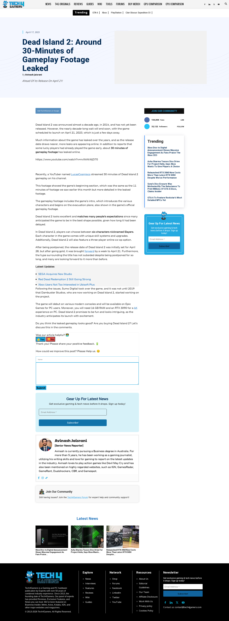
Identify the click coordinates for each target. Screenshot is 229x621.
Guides (90, 4)
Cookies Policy (146, 610)
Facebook (117, 588)
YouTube (116, 602)
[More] (114, 111)
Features (89, 588)
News (48, 4)
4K (135, 307)
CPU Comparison (175, 4)
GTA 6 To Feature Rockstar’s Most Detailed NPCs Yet (164, 198)
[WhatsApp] (102, 111)
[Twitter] (214, 4)
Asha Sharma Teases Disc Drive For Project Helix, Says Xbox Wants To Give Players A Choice (163, 164)
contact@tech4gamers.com (188, 607)
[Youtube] (219, 4)
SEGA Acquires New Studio (55, 273)
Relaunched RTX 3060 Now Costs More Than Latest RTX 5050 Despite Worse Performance (163, 175)
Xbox (104, 12)
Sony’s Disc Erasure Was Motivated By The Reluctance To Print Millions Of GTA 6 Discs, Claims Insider (163, 188)
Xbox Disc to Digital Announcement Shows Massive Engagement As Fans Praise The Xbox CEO (163, 151)
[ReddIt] (108, 111)
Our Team (144, 592)
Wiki (99, 4)
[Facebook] (205, 4)
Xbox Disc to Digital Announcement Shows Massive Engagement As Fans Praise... (51, 552)
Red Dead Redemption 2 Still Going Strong (64, 279)
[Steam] (46, 478)
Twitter (116, 597)
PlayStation (116, 12)
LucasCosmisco (81, 174)
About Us (143, 578)
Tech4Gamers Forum (77, 497)
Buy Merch (134, 4)
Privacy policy (145, 606)
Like (182, 120)
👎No (50, 339)
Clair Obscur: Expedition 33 (138, 12)
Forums (120, 4)
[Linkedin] (209, 4)
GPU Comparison (153, 4)
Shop (114, 578)
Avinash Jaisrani (33, 74)
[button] (226, 4)
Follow (180, 126)
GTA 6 (95, 12)
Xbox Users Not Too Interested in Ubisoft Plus (66, 284)
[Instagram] (42, 478)
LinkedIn (116, 592)
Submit (41, 387)
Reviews (78, 4)
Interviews (90, 583)
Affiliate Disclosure (148, 596)
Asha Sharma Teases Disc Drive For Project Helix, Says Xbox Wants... (87, 551)
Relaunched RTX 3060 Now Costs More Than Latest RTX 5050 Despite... (121, 552)
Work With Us (146, 601)
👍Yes (40, 339)
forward (89, 251)
